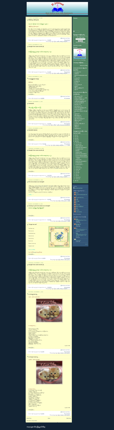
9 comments (67, 123)
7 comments (67, 219)
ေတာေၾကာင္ (77, 84)
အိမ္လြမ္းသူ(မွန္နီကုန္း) (79, 206)
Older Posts (68, 418)
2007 (76, 180)
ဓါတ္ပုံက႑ (76, 125)
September (78, 167)
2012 (76, 135)
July (77, 170)
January (77, 178)
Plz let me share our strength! (36, 181)
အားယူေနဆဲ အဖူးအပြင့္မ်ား (79, 107)
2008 (76, 141)
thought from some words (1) (36, 264)
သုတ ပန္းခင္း (77, 106)
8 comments (67, 143)
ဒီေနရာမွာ (57, 168)
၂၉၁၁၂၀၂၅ (78, 225)
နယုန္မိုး (75, 86)
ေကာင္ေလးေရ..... (33, 357)
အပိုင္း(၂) (55, 65)
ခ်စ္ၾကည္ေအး (78, 224)
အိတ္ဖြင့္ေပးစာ (77, 120)
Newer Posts (29, 418)
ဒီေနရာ (34, 252)
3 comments (67, 413)
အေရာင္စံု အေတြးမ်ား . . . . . (65, 41)
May (77, 174)
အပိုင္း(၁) (49, 65)
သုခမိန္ (58, 41)
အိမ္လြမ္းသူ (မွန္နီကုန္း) (78, 87)
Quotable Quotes (32, 130)
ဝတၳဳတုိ (75, 126)
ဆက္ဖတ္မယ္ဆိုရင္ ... (31, 94)
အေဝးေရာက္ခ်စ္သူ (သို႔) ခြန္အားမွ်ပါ (41, 185)
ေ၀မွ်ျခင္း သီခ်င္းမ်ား (78, 123)
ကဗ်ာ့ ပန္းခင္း (64, 200)
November (78, 144)
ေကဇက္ (69, 145)
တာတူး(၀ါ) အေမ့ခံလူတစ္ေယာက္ (81, 195)
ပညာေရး (76, 113)
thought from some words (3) (36, 46)
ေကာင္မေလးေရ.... (33, 294)
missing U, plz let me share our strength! (39, 205)
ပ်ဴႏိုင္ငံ (77, 233)
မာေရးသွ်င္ (78, 204)
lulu (76, 228)
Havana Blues (78, 240)
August (77, 169)
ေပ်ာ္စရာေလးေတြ (78, 102)
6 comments (67, 40)
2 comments (67, 98)
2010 (76, 138)
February (77, 177)
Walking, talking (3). (33, 19)
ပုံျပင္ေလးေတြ (77, 109)
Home (49, 418)
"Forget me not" (32, 224)
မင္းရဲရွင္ (76, 81)
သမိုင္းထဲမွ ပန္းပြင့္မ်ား (78, 118)
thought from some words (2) (36, 150)
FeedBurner (83, 42)
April (77, 175)
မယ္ (51, 185)
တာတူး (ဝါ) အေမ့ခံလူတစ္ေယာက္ (80, 75)
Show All (86, 244)
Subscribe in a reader (77, 45)
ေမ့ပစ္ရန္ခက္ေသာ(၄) (33, 78)
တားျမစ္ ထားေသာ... (80, 197)
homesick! (31, 103)
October (77, 166)
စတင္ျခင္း (76, 104)
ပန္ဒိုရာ (77, 219)
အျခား (75, 89)
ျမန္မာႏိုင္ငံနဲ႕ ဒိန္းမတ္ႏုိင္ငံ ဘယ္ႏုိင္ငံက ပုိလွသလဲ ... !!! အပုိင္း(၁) (81, 235)
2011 (76, 136)
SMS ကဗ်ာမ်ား (77, 115)
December (78, 142)
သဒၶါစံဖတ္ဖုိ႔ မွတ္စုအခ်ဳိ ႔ (79, 101)
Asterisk (62, 415)
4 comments (67, 175)
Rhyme (62, 259)
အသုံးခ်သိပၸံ (76, 128)
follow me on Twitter (83, 65)
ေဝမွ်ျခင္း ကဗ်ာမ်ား (78, 99)
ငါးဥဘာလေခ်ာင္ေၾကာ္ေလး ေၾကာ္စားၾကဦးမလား (81, 230)
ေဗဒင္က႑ (76, 121)
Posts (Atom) (34, 420)
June (77, 172)
